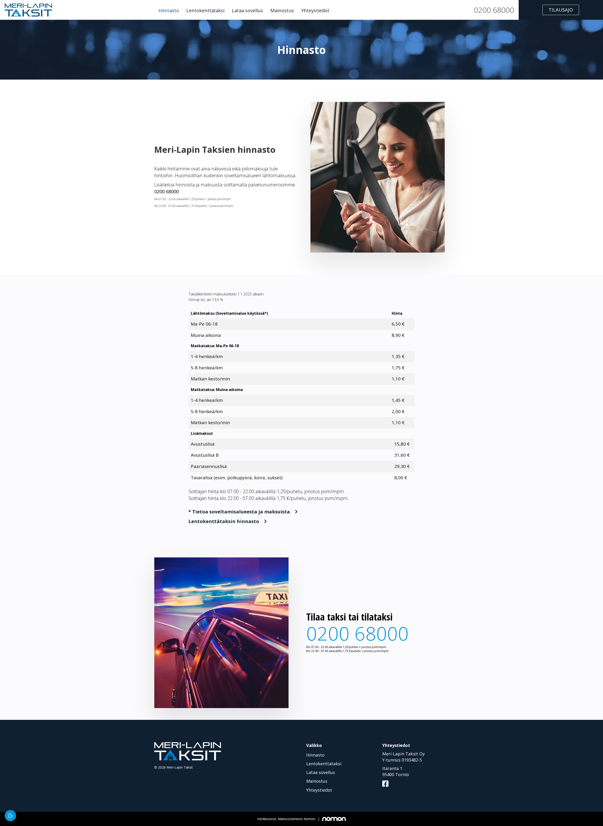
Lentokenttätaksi (205, 10)
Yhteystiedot (315, 10)
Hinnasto (169, 10)
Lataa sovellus (247, 10)
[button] (560, 10)
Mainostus (282, 10)
